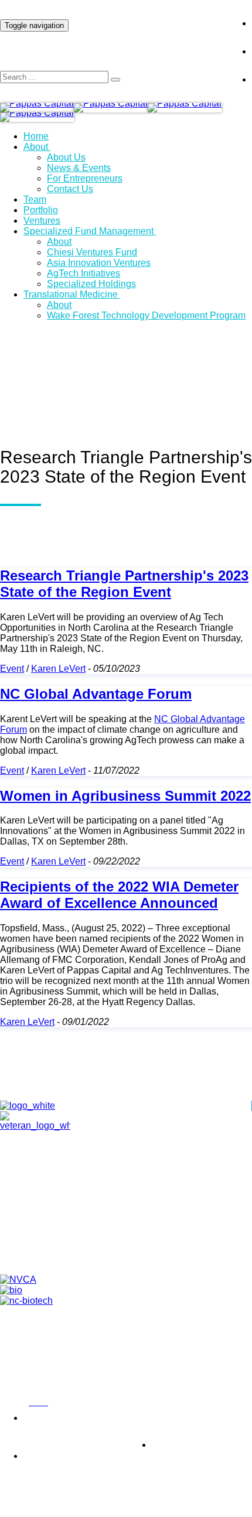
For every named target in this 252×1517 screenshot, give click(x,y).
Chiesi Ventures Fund (92, 252)
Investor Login (184, 14)
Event (12, 669)
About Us (66, 157)
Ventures (41, 221)
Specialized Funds (137, 1252)
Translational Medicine (70, 294)
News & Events (79, 168)
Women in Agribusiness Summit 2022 (125, 796)
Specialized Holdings (91, 284)
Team (34, 199)
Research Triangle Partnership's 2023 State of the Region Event (124, 584)
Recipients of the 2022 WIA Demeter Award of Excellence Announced (119, 895)
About (35, 147)
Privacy (11, 1403)
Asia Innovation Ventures (99, 263)
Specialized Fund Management (88, 231)
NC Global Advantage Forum (96, 694)
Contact (137, 1225)
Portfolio (40, 210)
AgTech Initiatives (83, 273)
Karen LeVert (58, 669)
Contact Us (70, 189)
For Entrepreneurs (84, 178)
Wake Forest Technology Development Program (146, 315)
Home (36, 136)
